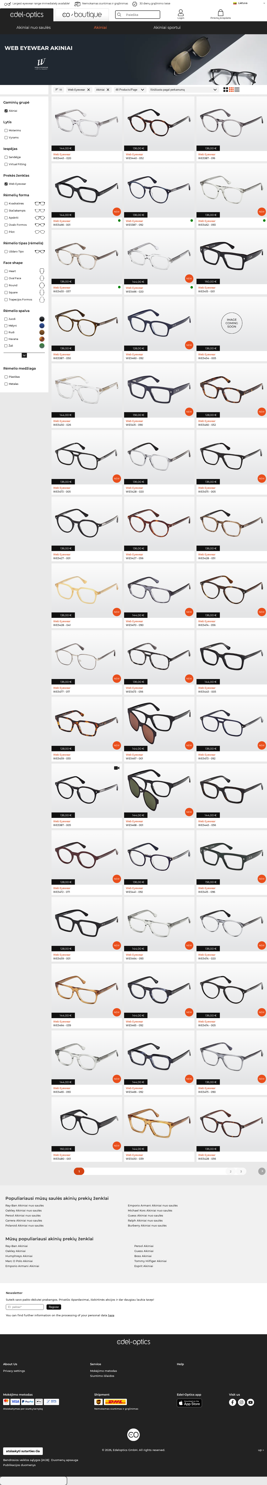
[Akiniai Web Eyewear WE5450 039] (159, 1122)
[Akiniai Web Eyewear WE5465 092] (159, 989)
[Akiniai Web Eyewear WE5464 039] (87, 989)
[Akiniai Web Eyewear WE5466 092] (159, 1055)
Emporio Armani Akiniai (22, 1266)
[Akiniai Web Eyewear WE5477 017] (87, 655)
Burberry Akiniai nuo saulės (147, 1225)
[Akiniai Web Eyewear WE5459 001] (87, 922)
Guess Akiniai (144, 1251)
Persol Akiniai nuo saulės (23, 1215)
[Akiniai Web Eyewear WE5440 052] (159, 121)
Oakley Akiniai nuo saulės (23, 1210)
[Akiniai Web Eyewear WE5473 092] (231, 722)
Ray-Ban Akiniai (16, 1246)
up (260, 1450)
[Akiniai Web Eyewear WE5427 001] (87, 522)
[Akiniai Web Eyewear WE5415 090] (159, 388)
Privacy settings (14, 1370)
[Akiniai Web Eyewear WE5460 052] (231, 388)
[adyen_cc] (6, 1402)
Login (181, 17)
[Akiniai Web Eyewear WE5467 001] (159, 722)
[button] (26, 14)
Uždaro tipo (16, 251)
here (111, 1315)
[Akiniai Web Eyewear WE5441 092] (159, 855)
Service (95, 1364)
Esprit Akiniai (143, 1266)
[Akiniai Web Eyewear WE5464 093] (159, 922)
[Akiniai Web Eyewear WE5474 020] (231, 922)
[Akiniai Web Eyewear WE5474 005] (231, 989)
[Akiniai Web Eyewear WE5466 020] (159, 255)
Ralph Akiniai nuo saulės (145, 1220)
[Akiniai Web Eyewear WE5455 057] (87, 255)
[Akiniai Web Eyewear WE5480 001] (87, 1122)
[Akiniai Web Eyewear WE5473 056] (159, 655)
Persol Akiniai (144, 1246)
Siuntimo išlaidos (102, 1375)
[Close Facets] (24, 89)
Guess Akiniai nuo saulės (145, 1215)
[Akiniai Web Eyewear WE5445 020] (87, 121)
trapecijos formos (20, 299)
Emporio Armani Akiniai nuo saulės (153, 1205)
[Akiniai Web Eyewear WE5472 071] (87, 855)
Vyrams (14, 137)
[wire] (51, 1402)
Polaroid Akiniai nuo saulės (24, 1225)
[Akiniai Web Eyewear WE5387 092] (159, 188)
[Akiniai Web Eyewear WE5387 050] (87, 322)
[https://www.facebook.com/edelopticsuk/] (232, 1403)
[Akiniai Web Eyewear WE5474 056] (231, 588)
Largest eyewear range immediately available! (41, 3)
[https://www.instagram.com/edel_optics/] (241, 1403)
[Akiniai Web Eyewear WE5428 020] (159, 455)
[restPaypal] (27, 1402)
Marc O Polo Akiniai (19, 1261)
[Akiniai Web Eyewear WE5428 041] (87, 588)
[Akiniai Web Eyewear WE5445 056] (231, 788)
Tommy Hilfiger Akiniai (150, 1261)
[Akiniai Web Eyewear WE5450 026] (87, 388)
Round (13, 285)
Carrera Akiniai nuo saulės (23, 1220)
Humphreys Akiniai (19, 1256)
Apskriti (13, 217)
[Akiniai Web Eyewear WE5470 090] (159, 588)
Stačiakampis (17, 210)
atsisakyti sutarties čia (23, 1451)
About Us (10, 1364)
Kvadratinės (16, 203)
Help (180, 1364)
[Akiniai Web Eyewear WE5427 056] (159, 522)
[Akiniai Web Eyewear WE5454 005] (231, 322)
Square (13, 292)
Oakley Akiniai (15, 1251)
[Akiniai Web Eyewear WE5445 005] (231, 655)
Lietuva (242, 3)
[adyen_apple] (39, 1402)
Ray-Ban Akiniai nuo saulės (24, 1205)
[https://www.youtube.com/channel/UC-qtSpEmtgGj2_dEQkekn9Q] (250, 1403)
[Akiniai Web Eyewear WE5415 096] (231, 855)
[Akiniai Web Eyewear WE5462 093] (231, 188)
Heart (12, 271)
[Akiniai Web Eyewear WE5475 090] (231, 1055)
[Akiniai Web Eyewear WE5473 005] (87, 455)
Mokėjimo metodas (103, 1370)
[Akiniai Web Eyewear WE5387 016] (231, 121)
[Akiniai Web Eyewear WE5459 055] (87, 722)
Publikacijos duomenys (19, 1465)
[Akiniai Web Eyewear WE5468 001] (159, 788)
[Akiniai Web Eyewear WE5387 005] (87, 788)
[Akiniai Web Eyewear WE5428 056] (231, 1122)
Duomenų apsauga (64, 1460)
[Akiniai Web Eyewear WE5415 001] (231, 255)
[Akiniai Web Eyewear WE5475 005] (231, 455)
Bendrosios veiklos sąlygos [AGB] (26, 1460)
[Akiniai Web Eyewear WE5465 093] (87, 1055)
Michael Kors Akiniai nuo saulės (150, 1210)
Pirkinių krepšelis (220, 17)
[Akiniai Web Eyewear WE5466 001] (87, 188)
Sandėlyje (15, 157)
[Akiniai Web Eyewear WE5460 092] (159, 322)
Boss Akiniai (143, 1256)
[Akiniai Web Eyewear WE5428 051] (231, 522)
